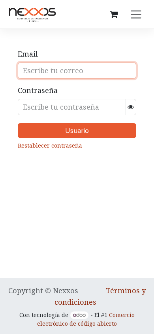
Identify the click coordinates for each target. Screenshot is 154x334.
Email (28, 54)
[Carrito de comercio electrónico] (113, 14)
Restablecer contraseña (51, 145)
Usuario (77, 131)
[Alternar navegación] (136, 14)
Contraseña (38, 90)
